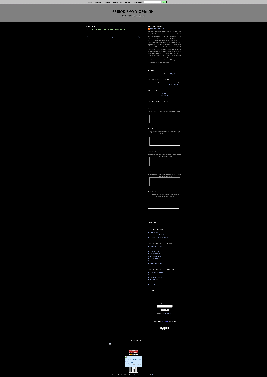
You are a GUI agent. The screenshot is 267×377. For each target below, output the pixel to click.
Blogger (138, 375)
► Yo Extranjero (153, 284)
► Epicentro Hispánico (155, 277)
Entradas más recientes (93, 37)
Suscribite (165, 298)
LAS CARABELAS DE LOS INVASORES (107, 30)
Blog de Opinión (135, 364)
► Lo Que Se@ (153, 258)
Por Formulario (164, 95)
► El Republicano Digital (155, 272)
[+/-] (87, 30)
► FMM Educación (154, 251)
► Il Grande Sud (153, 279)
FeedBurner (168, 313)
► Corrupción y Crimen (155, 246)
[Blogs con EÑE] (133, 354)
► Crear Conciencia (154, 249)
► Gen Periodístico (154, 254)
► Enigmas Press (153, 275)
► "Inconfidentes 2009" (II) (156, 235)
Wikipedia (173, 74)
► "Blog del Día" (153, 232)
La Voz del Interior (174, 85)
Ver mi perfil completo (156, 65)
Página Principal (115, 37)
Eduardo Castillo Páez (158, 28)
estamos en (135, 360)
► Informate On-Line (154, 256)
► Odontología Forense (155, 263)
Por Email (165, 94)
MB (153, 375)
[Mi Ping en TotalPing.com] (133, 352)
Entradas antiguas (136, 37)
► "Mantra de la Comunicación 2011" (159, 237)
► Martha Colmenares (155, 282)
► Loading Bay (152, 261)
